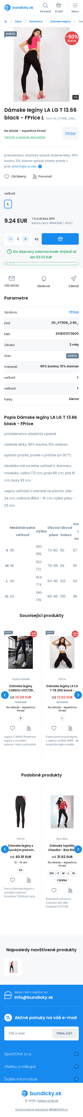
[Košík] (59, 8)
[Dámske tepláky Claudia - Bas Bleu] (62, 811)
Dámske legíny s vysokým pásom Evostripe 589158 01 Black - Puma (21, 848)
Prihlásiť (64, 1033)
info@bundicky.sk (33, 997)
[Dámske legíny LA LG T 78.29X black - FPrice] (62, 652)
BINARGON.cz (58, 1109)
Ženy (18, 21)
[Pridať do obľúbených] (12, 728)
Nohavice (36, 21)
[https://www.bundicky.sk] (5, 21)
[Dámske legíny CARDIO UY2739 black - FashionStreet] (20, 652)
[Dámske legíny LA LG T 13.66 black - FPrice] (13, 967)
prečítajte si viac (24, 166)
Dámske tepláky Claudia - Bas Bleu (62, 848)
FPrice (70, 133)
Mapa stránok (48, 1101)
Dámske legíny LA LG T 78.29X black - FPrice (62, 688)
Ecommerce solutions (32, 1109)
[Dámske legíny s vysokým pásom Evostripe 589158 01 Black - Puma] (20, 811)
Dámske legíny (60, 21)
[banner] (22, 7)
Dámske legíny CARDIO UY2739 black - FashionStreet (21, 688)
